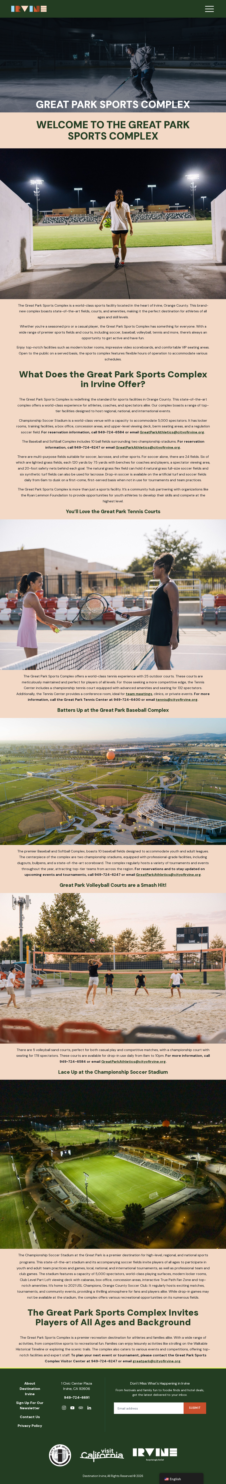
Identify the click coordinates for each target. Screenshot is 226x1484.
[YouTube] (72, 1408)
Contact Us (30, 1417)
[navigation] (181, 1478)
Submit (195, 1408)
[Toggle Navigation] (209, 9)
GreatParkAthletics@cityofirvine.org (172, 432)
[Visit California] (102, 1455)
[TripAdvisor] (80, 1408)
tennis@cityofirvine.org (177, 699)
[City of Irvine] (60, 1455)
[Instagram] (64, 1408)
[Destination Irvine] (155, 1455)
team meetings (139, 694)
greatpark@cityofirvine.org (157, 1361)
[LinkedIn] (89, 1408)
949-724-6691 (76, 1397)
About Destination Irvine (30, 1388)
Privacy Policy (30, 1425)
